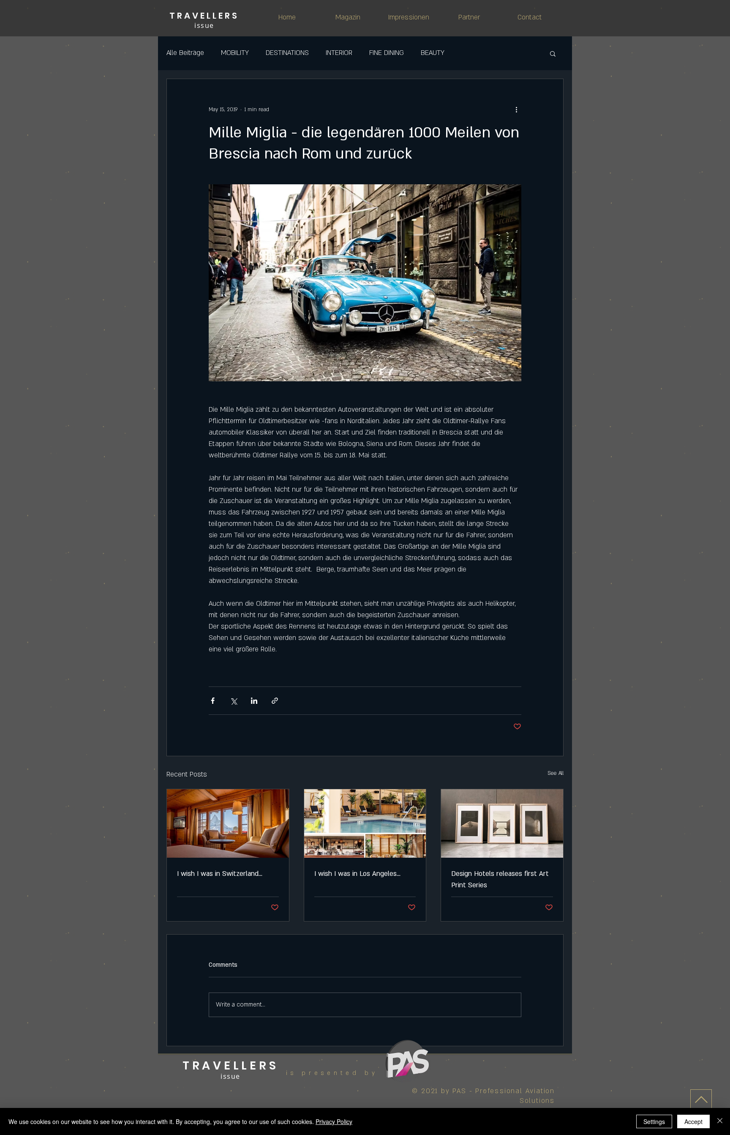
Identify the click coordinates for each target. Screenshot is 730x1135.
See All (556, 773)
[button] (553, 53)
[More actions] (516, 109)
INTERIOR (339, 52)
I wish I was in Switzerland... (219, 873)
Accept (693, 1121)
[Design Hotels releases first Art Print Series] (502, 823)
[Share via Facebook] (213, 701)
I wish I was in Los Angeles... (357, 873)
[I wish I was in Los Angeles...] (365, 823)
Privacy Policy (334, 1121)
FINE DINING (386, 52)
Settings (654, 1121)
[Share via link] (275, 701)
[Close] (720, 1121)
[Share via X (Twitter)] (233, 701)
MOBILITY (235, 52)
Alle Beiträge (185, 52)
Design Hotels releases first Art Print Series (500, 879)
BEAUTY (432, 52)
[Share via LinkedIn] (254, 701)
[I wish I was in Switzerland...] (228, 823)
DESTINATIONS (287, 52)
